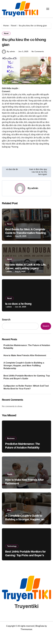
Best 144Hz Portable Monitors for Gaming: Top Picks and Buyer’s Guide (26, 377)
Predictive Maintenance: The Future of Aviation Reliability (26, 346)
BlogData (40, 626)
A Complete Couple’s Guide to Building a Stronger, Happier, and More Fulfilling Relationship (23, 365)
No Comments (38, 51)
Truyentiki (27, 606)
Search (6, 319)
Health (9, 474)
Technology (11, 546)
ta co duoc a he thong (18, 303)
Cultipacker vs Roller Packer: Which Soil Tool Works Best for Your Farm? (26, 387)
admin (34, 188)
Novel (6, 33)
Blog (9, 510)
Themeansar (26, 629)
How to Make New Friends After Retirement (24, 355)
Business (11, 438)
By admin (11, 51)
